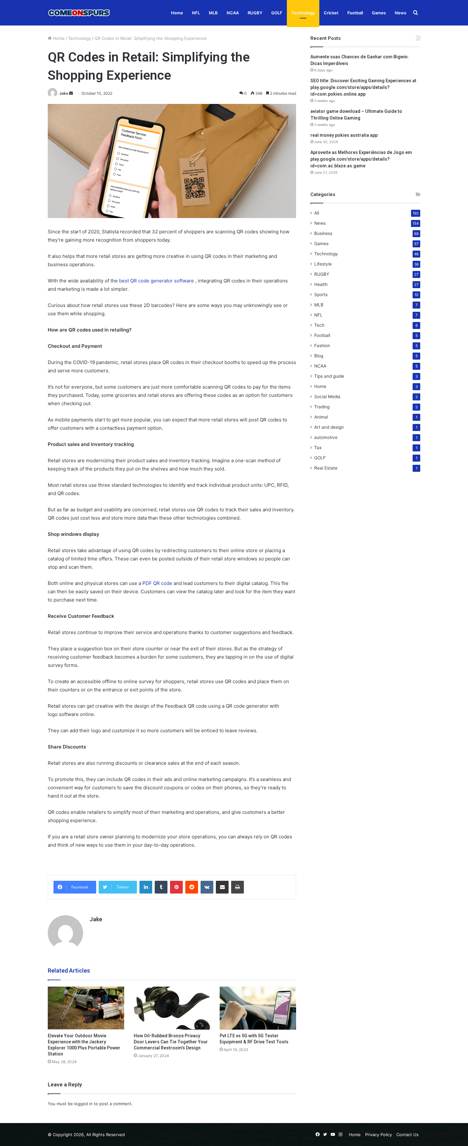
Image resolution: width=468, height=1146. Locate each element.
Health (321, 284)
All (316, 212)
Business (323, 233)
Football (355, 12)
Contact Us (407, 1134)
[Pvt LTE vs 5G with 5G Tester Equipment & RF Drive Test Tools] (258, 1008)
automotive (325, 437)
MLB (213, 12)
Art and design (329, 427)
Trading (322, 406)
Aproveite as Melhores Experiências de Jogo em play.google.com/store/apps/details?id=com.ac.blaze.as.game (361, 159)
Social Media (327, 396)
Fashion (322, 345)
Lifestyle (323, 263)
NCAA (233, 12)
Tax (318, 447)
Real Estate (325, 468)
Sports (321, 294)
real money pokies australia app (344, 135)
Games (379, 12)
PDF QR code (157, 583)
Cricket (331, 12)
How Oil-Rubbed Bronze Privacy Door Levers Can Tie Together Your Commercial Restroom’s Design (171, 1041)
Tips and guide (329, 376)
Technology (303, 12)
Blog (318, 355)
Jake (63, 93)
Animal (321, 417)
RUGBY (255, 12)
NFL (196, 12)
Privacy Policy (378, 1134)
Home (177, 12)
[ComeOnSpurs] (79, 13)
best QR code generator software (156, 281)
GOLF (276, 12)
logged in (83, 1103)
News (400, 12)
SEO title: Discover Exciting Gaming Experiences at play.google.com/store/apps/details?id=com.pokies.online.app (363, 87)
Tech (319, 325)
